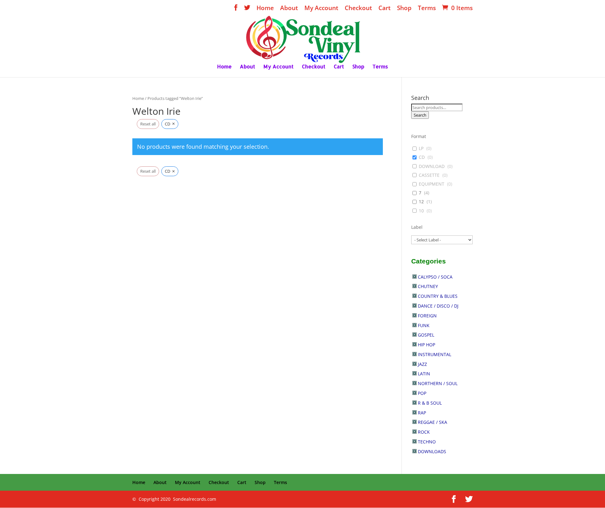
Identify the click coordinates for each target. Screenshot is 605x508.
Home (265, 8)
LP (421, 148)
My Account (321, 8)
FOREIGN (427, 316)
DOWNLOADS (432, 451)
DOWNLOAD (432, 166)
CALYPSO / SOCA (435, 277)
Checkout (358, 8)
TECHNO (427, 442)
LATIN (424, 374)
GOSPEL (426, 335)
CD (422, 157)
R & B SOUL (430, 403)
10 (421, 211)
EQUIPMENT (431, 184)
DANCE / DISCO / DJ (438, 306)
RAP (422, 413)
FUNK (423, 325)
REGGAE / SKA (432, 422)
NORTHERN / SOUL (438, 383)
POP (422, 393)
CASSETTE (429, 175)
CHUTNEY (428, 286)
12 (421, 202)
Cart (384, 8)
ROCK (424, 432)
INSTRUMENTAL (434, 354)
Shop (404, 8)
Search (420, 115)
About (289, 8)
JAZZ (422, 364)
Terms (427, 8)
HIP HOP (426, 345)
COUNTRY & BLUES (438, 296)
